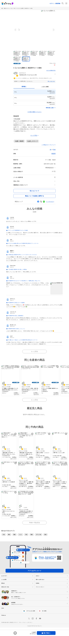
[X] (29, 618)
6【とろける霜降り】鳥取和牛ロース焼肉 (24, 8)
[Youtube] (40, 618)
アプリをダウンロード (34, 570)
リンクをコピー (50, 201)
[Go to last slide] (16, 30)
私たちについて (34, 191)
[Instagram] (32, 618)
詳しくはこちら (51, 81)
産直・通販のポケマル (5, 8)
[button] (34, 74)
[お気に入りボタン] (18, 367)
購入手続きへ (47, 633)
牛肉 (14, 8)
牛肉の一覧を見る (34, 522)
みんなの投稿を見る (51, 70)
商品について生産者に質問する (34, 196)
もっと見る (34, 351)
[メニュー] (66, 3)
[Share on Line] (44, 202)
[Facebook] (36, 618)
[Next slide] (53, 30)
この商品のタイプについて (48, 145)
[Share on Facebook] (38, 202)
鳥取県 (53, 153)
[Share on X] (41, 201)
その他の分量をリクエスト (34, 112)
